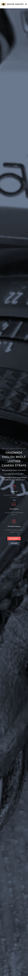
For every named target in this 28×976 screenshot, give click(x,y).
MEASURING (14, 538)
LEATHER (14, 543)
